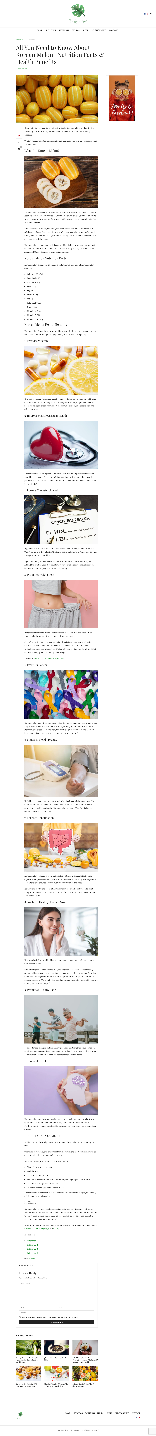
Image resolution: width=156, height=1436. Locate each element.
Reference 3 (32, 1249)
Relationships (98, 30)
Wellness (64, 30)
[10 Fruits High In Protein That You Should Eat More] (85, 1373)
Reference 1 (32, 1240)
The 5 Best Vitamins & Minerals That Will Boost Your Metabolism (56, 1385)
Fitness (75, 30)
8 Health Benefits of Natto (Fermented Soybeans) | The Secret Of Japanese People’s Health (85, 1360)
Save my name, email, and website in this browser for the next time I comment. (50, 1317)
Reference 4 (32, 1253)
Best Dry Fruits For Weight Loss (49, 658)
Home (39, 30)
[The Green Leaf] (78, 13)
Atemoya (45, 1229)
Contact (113, 30)
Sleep (85, 30)
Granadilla (29, 1229)
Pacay (55, 1229)
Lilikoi (37, 1229)
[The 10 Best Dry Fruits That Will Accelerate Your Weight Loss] (28, 1373)
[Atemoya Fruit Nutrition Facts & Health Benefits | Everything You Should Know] (28, 1347)
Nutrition (51, 30)
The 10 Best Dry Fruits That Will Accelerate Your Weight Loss (26, 1385)
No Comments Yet (27, 1265)
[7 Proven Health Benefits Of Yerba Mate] (56, 1347)
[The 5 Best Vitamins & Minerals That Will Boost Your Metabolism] (56, 1373)
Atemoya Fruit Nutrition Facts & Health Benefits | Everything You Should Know (26, 1360)
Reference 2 (32, 1245)
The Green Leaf (22, 68)
